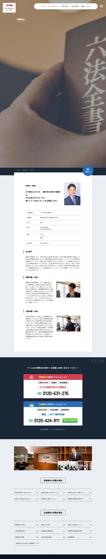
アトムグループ (54, 6)
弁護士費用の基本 (20, 531)
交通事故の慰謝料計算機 (75, 531)
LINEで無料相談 (72, 420)
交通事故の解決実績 (47, 531)
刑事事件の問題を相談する (75, 499)
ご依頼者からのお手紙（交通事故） (25, 543)
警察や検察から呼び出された (23, 492)
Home (18, 170)
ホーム (44, 6)
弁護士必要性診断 (46, 537)
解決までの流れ (45, 525)
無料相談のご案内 (20, 525)
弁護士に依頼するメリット (75, 525)
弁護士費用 (75, 6)
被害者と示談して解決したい (76, 492)
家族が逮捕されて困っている (49, 492)
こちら (65, 429)
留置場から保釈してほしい (49, 499)
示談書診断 (71, 537)
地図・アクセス (86, 6)
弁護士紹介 (65, 6)
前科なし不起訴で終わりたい (23, 499)
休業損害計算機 (19, 537)
